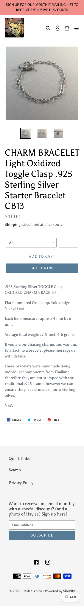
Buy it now (42, 268)
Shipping (12, 224)
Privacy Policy (21, 482)
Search (15, 469)
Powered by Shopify (60, 591)
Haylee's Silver (33, 591)
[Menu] (76, 28)
